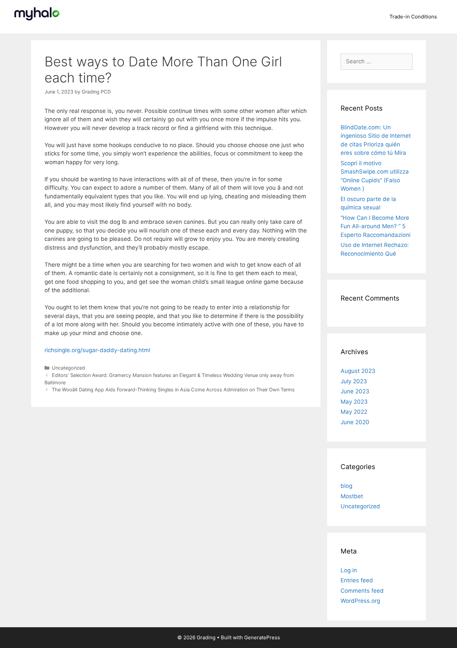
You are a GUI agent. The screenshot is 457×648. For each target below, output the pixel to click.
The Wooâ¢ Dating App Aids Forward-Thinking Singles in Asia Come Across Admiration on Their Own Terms (173, 389)
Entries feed (357, 580)
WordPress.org (360, 600)
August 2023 (358, 371)
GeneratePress (262, 637)
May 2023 (354, 401)
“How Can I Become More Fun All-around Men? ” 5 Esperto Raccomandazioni (375, 226)
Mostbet (352, 496)
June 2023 (355, 391)
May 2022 (354, 411)
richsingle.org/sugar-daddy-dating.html (97, 350)
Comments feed (362, 590)
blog (346, 485)
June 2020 (355, 422)
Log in (349, 570)
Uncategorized (68, 368)
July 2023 (354, 381)
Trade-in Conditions (413, 16)
